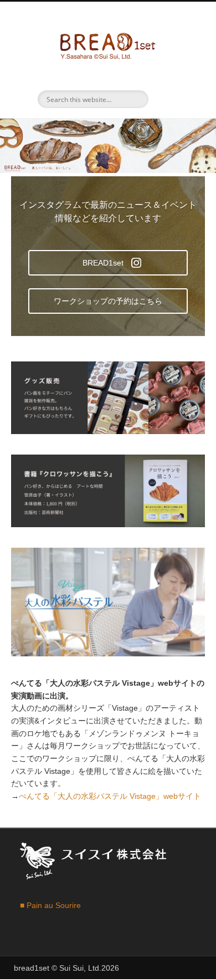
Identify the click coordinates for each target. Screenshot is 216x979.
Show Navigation (174, 99)
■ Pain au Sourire (50, 905)
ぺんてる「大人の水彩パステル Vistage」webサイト (110, 796)
